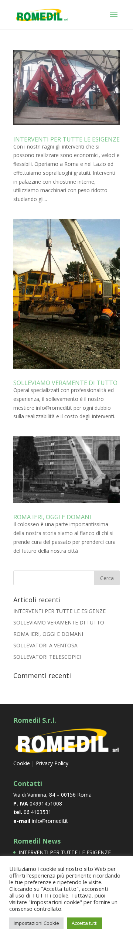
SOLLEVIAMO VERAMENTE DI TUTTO (65, 383)
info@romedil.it (50, 820)
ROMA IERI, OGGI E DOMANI (52, 517)
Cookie (21, 763)
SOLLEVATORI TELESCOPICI (47, 656)
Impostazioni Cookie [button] (36, 923)
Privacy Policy (52, 763)
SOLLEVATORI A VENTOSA (45, 645)
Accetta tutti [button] (85, 923)
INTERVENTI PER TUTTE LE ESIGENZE (66, 139)
